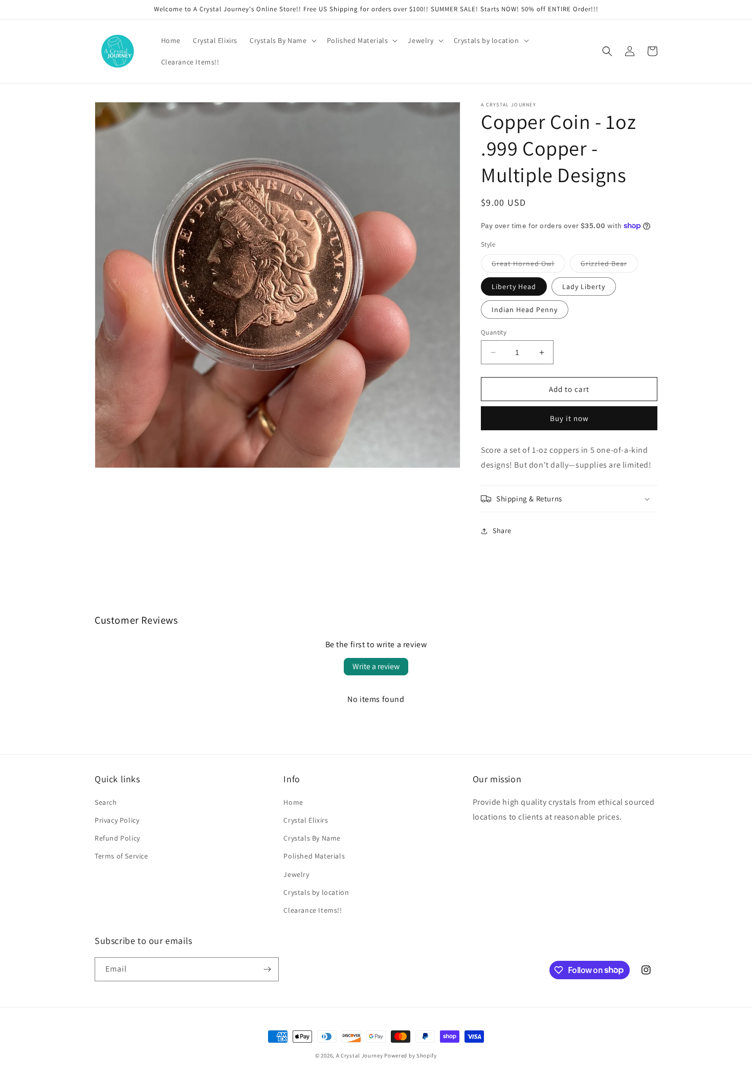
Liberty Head (514, 286)
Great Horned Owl (528, 265)
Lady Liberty (583, 286)
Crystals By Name (312, 838)
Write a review (376, 666)
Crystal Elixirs (305, 820)
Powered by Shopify (410, 1055)
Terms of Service (121, 856)
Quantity (493, 332)
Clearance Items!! (312, 910)
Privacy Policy (117, 820)
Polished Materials (314, 856)
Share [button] (502, 530)
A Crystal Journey (359, 1055)
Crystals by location (316, 892)
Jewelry (296, 874)
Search (106, 802)
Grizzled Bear (609, 265)
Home (293, 802)
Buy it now (569, 418)
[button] (282, 40)
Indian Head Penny (525, 309)
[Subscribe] (267, 969)
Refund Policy (117, 838)
